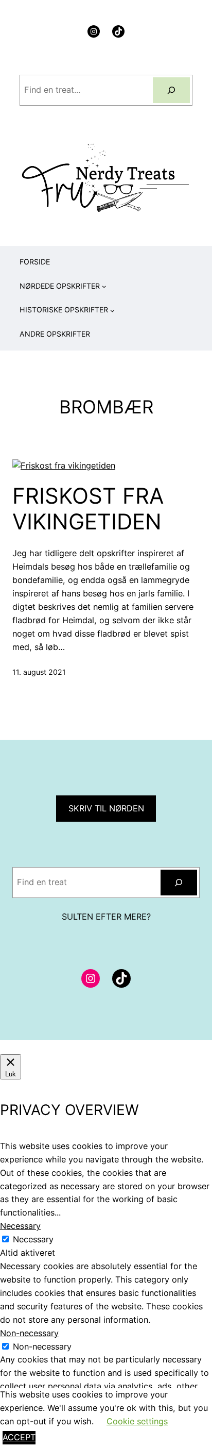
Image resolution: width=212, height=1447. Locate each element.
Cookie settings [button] (137, 1421)
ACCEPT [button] (19, 1437)
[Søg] (171, 90)
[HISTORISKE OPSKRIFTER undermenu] (112, 310)
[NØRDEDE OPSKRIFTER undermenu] (104, 286)
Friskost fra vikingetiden (88, 509)
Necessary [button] (20, 1226)
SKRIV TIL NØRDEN (106, 808)
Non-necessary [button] (29, 1333)
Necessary (33, 1239)
